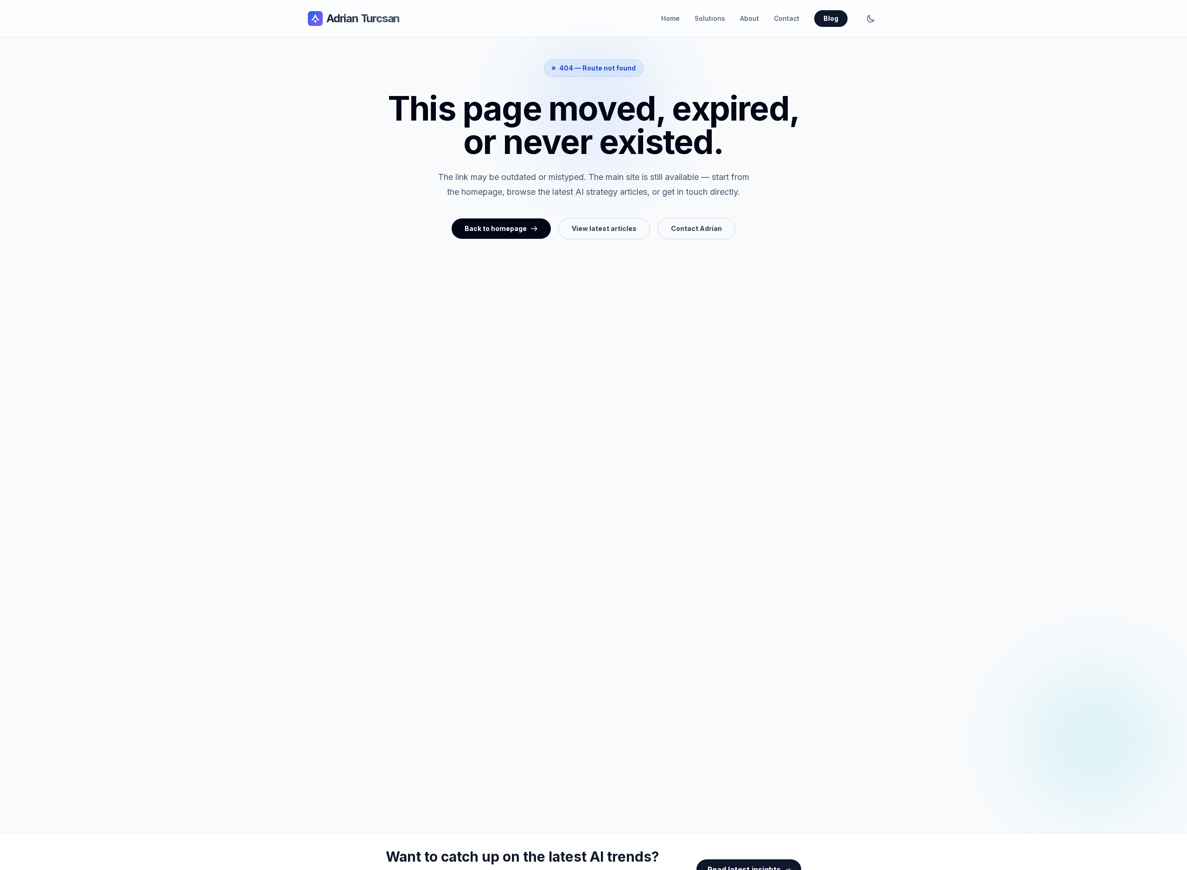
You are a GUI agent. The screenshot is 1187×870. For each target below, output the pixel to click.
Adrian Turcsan (363, 18)
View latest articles (604, 228)
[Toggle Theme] (870, 18)
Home (670, 18)
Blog (830, 18)
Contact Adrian (696, 228)
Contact (786, 18)
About (749, 18)
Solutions (710, 18)
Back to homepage (496, 228)
